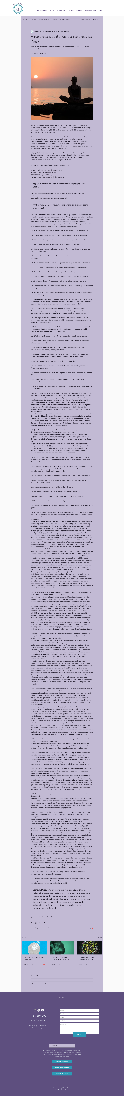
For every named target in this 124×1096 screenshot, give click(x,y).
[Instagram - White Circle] (38, 1010)
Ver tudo (99, 937)
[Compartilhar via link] (44, 923)
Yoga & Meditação (44, 19)
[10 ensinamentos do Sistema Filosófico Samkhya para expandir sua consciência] (89, 947)
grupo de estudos (36, 917)
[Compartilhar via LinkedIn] (40, 923)
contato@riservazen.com (38, 1020)
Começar (33, 19)
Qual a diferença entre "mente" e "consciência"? (61, 958)
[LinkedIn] (35, 1010)
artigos (55, 19)
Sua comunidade (85, 19)
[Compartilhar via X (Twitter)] (36, 923)
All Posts (24, 19)
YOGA (75, 19)
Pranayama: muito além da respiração (34, 958)
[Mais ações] (92, 31)
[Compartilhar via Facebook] (31, 923)
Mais (94, 19)
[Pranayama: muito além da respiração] (34, 947)
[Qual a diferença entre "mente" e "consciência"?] (62, 947)
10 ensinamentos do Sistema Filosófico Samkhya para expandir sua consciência (88, 958)
